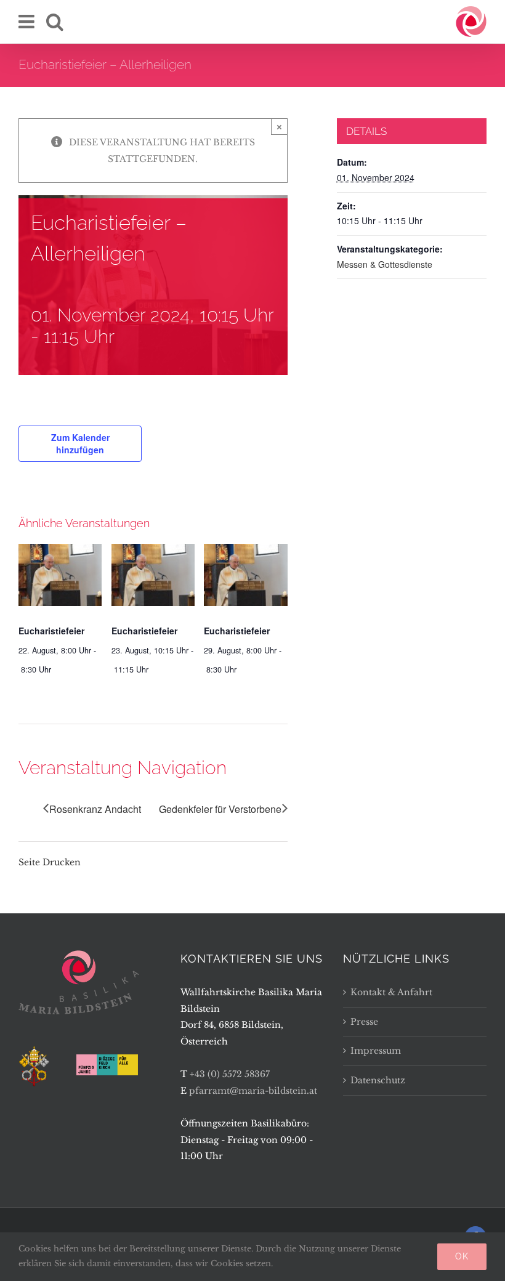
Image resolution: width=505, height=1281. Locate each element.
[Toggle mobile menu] (27, 21)
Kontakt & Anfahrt (391, 992)
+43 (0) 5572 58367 (230, 1074)
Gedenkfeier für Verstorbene (220, 809)
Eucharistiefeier (51, 630)
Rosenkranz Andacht (95, 809)
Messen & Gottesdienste (384, 264)
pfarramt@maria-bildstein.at (253, 1090)
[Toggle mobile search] (54, 21)
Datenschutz (377, 1080)
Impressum (375, 1050)
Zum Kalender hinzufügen (80, 443)
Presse (364, 1021)
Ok (462, 1256)
